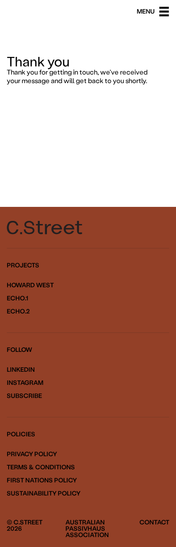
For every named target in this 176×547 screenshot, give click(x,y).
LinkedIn (21, 369)
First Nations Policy (42, 480)
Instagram (25, 382)
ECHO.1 (17, 298)
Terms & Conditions (41, 467)
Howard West (30, 285)
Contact (154, 522)
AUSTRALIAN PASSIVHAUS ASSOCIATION (87, 528)
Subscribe (24, 396)
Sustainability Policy (43, 493)
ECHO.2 (18, 311)
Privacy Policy (32, 454)
